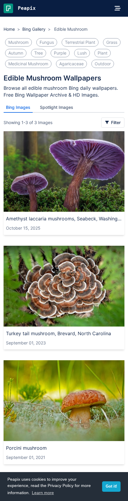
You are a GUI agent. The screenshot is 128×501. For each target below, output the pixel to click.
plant (102, 52)
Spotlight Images (56, 107)
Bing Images (18, 107)
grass (111, 42)
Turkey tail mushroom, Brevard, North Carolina (58, 333)
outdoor (103, 63)
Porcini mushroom (26, 448)
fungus (47, 42)
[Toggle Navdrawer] (117, 8)
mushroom (18, 42)
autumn (15, 52)
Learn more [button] (43, 492)
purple (60, 52)
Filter (115, 122)
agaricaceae (71, 63)
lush (82, 52)
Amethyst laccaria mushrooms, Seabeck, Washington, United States (64, 219)
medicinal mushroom (28, 63)
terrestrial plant (80, 42)
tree (38, 52)
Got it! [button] (111, 486)
